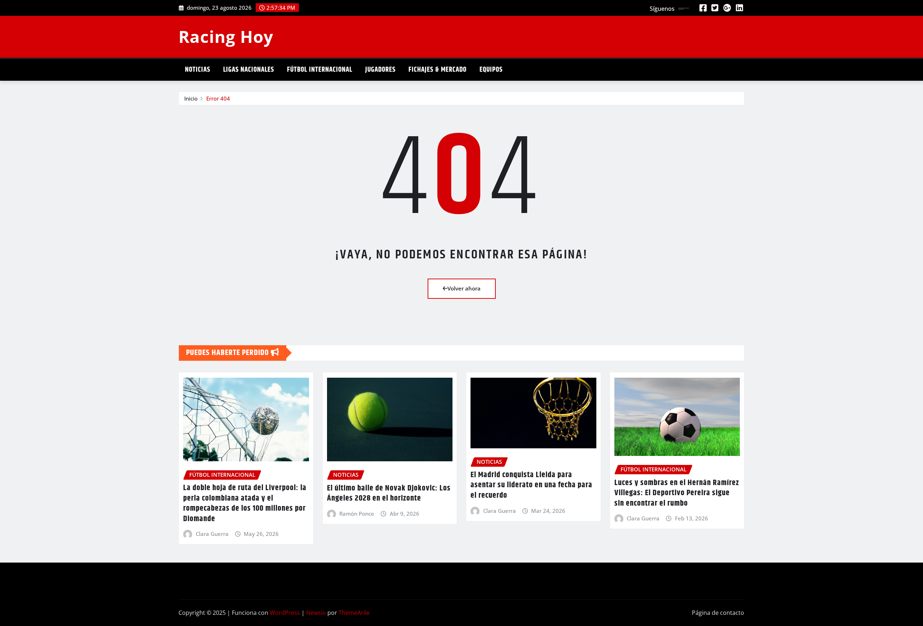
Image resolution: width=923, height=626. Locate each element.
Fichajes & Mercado (437, 70)
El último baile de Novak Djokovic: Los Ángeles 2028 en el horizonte (389, 493)
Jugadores (380, 70)
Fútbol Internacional (319, 70)
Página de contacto (718, 613)
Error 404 (218, 98)
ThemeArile (354, 613)
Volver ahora (464, 288)
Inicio (191, 98)
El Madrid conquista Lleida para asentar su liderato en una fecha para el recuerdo (531, 485)
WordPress (285, 613)
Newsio (316, 613)
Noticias (197, 70)
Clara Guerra (212, 533)
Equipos (491, 70)
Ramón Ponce (356, 513)
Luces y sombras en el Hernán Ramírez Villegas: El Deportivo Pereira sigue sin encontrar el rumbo (676, 493)
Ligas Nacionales (248, 70)
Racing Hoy (225, 36)
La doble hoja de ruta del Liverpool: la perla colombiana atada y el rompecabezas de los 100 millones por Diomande (244, 503)
